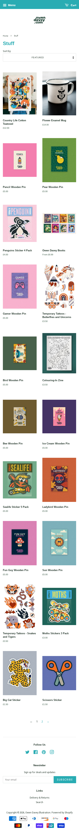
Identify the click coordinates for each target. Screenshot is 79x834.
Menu (11, 5)
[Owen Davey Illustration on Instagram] (52, 752)
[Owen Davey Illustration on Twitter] (27, 752)
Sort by (7, 51)
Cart (73, 5)
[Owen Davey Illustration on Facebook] (35, 752)
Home (5, 35)
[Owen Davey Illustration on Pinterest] (44, 752)
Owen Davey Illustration (37, 812)
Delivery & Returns (39, 797)
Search (39, 802)
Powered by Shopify (62, 812)
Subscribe (65, 779)
